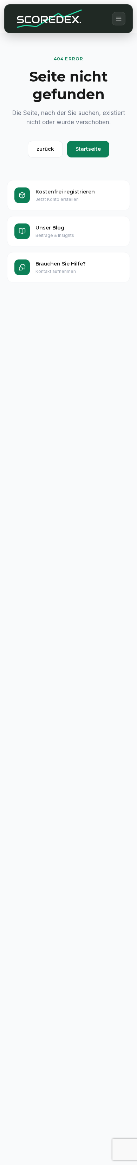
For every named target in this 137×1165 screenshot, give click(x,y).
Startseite (88, 149)
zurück (45, 149)
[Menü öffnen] (118, 18)
